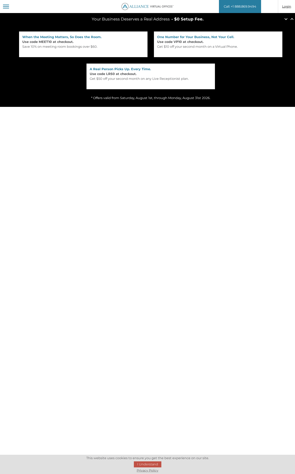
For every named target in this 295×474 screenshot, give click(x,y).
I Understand (147, 464)
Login (286, 6)
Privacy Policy (147, 470)
